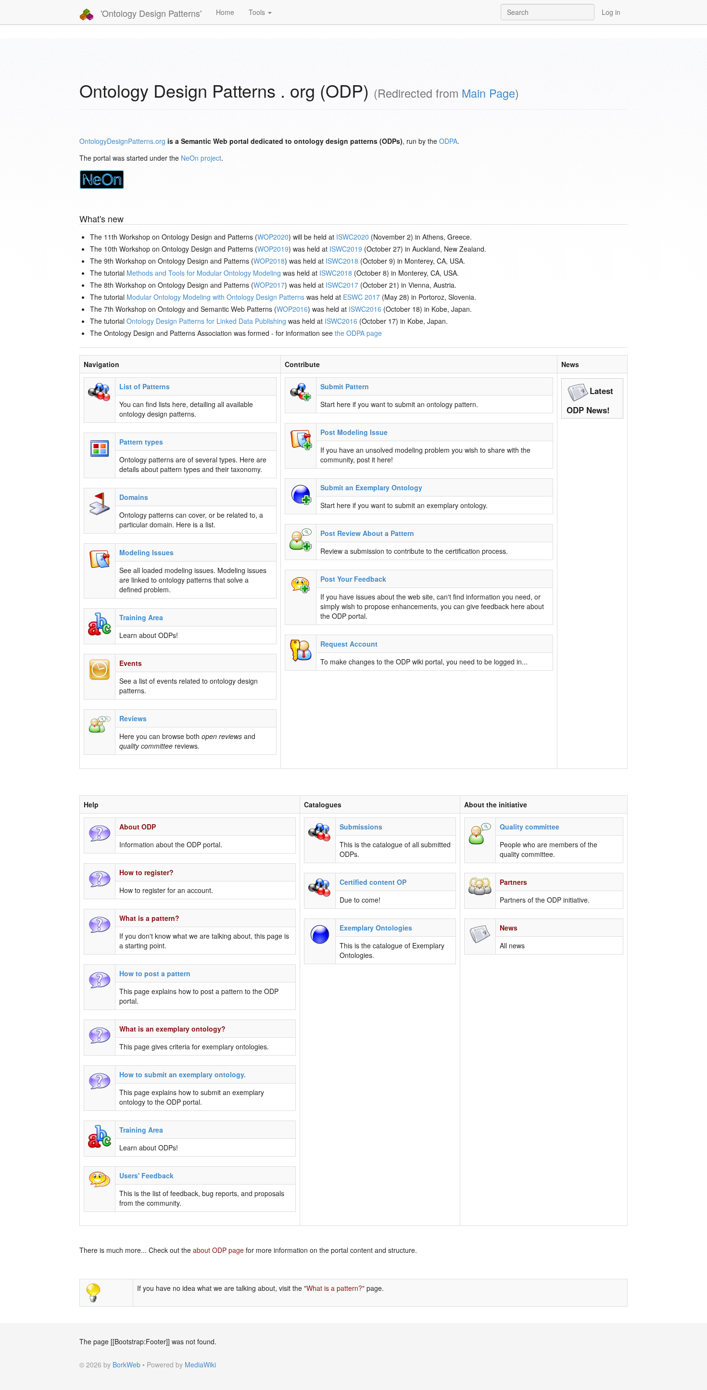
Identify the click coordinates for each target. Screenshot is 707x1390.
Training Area (141, 617)
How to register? (146, 872)
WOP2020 (273, 237)
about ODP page (218, 1250)
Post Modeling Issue (354, 432)
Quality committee (529, 826)
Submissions (361, 826)
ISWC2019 (345, 249)
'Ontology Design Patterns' (150, 13)
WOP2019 (273, 249)
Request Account (349, 644)
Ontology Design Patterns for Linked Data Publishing (206, 321)
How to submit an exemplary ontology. (182, 1074)
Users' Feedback (146, 1175)
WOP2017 (269, 285)
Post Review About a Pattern (367, 533)
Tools (258, 12)
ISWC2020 (352, 237)
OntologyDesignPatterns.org (122, 141)
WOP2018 (269, 261)
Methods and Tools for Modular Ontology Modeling (203, 273)
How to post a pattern (154, 973)
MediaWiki (200, 1364)
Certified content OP (373, 882)
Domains (133, 497)
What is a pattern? (149, 918)
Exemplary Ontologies (376, 927)
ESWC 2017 (361, 297)
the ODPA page (358, 333)
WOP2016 (292, 309)
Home (225, 12)
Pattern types (141, 441)
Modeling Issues (146, 552)
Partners (513, 882)
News (509, 927)
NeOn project (201, 158)
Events (130, 663)
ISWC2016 (365, 309)
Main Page (488, 93)
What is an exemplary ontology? (172, 1028)
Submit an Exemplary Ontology (371, 487)
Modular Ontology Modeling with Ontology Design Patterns (215, 297)
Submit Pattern (344, 386)
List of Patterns (144, 386)
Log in (611, 12)
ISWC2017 (342, 285)
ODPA (448, 141)
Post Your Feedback (353, 579)
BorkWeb (126, 1364)
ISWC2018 (342, 261)
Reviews (133, 718)
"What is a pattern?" (334, 1288)
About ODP (137, 826)
